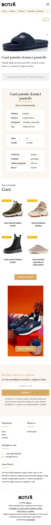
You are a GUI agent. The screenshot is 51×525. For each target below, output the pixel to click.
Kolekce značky (25, 277)
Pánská (21, 11)
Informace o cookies (25, 511)
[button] (46, 35)
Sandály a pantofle (35, 11)
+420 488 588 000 (13, 454)
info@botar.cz (12, 456)
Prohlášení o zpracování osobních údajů (25, 508)
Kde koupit (32, 431)
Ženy (4, 431)
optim (30, 520)
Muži (3, 434)
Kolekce (12, 11)
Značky (5, 437)
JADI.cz (28, 503)
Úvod (4, 11)
